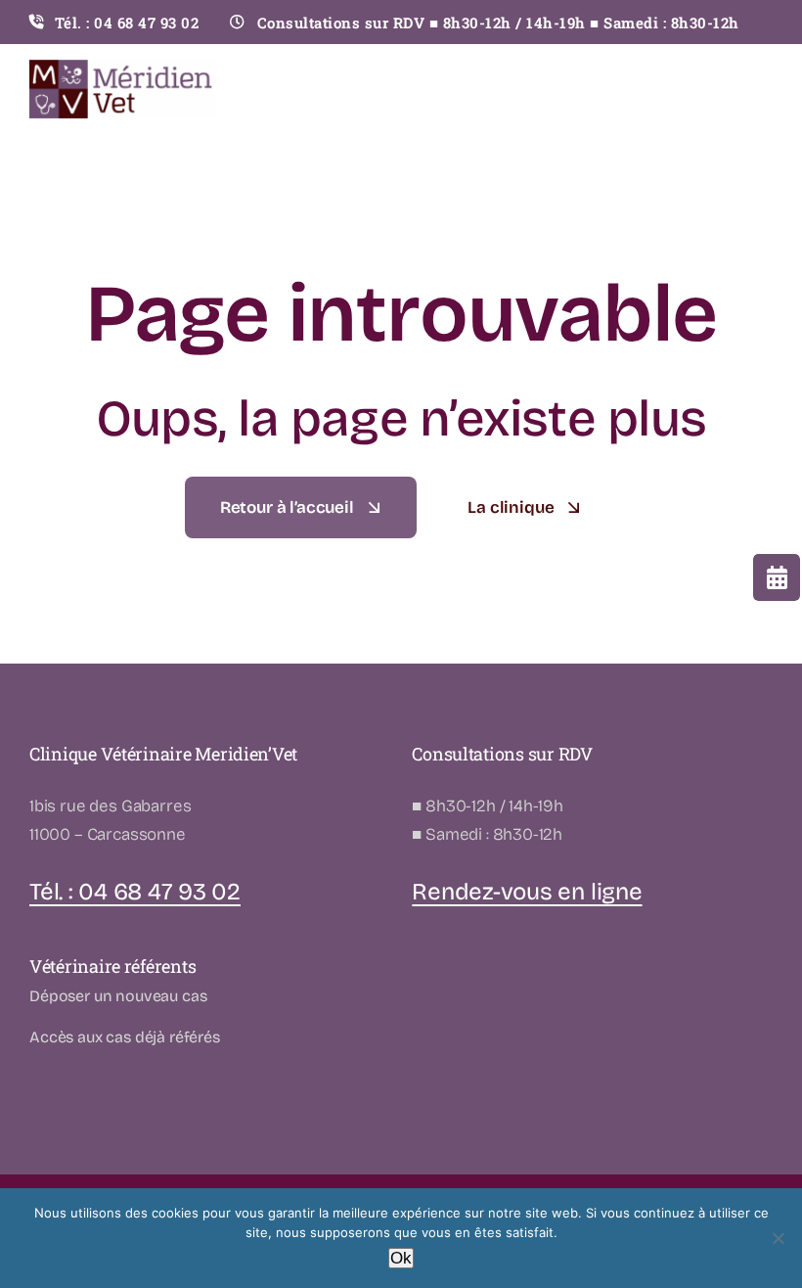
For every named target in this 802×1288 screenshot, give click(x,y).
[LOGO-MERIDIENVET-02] (122, 68)
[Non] (777, 1238)
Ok (401, 1258)
